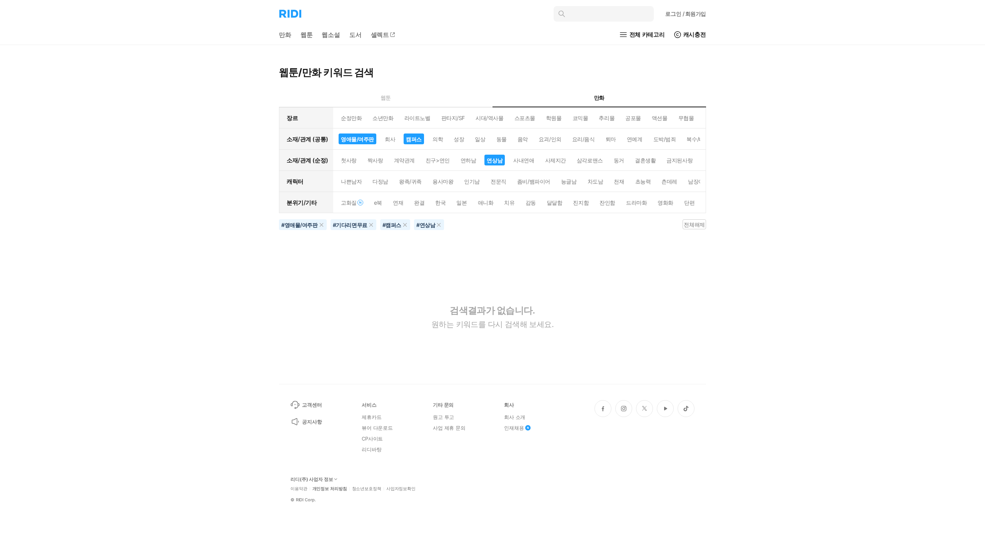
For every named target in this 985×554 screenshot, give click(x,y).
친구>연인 (438, 160)
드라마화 (636, 202)
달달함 (555, 202)
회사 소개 (514, 417)
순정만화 (351, 118)
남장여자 (698, 181)
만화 (285, 34)
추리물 (606, 118)
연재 (398, 202)
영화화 (665, 202)
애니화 (486, 202)
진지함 (581, 202)
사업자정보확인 (401, 488)
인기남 (472, 181)
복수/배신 (697, 139)
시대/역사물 (489, 118)
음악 (523, 139)
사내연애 (523, 160)
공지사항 (312, 422)
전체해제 (694, 224)
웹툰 (307, 34)
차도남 (595, 181)
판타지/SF (453, 118)
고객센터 (312, 405)
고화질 (349, 202)
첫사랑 (349, 160)
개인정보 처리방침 (329, 488)
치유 (509, 202)
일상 (480, 139)
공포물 (633, 118)
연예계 (635, 139)
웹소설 (331, 34)
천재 (619, 181)
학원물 (554, 118)
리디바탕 (371, 449)
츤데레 (669, 181)
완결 (419, 202)
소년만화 (382, 118)
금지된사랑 (679, 160)
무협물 (686, 118)
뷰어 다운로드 (377, 428)
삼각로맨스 (590, 160)
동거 (619, 160)
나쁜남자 (351, 181)
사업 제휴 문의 (449, 428)
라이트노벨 (417, 118)
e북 (378, 202)
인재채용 (514, 428)
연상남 (495, 160)
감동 (531, 202)
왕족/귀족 (410, 181)
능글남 (569, 181)
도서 (355, 34)
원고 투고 (443, 417)
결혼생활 (645, 160)
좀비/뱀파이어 (533, 181)
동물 (501, 139)
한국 (440, 202)
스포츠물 (524, 118)
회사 (390, 139)
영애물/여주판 (357, 139)
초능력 (643, 181)
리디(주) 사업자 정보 (311, 479)
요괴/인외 (550, 139)
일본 (461, 202)
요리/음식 (583, 139)
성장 (459, 139)
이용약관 (298, 488)
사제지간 (555, 160)
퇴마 (611, 139)
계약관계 (404, 160)
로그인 (685, 13)
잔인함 (607, 202)
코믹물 (580, 118)
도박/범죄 (664, 139)
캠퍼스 (414, 139)
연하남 (468, 160)
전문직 (498, 181)
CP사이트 (372, 439)
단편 (689, 202)
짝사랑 (375, 160)
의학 (437, 139)
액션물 (660, 118)
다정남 (380, 181)
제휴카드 (371, 417)
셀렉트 (380, 34)
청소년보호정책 (366, 488)
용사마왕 (442, 181)
